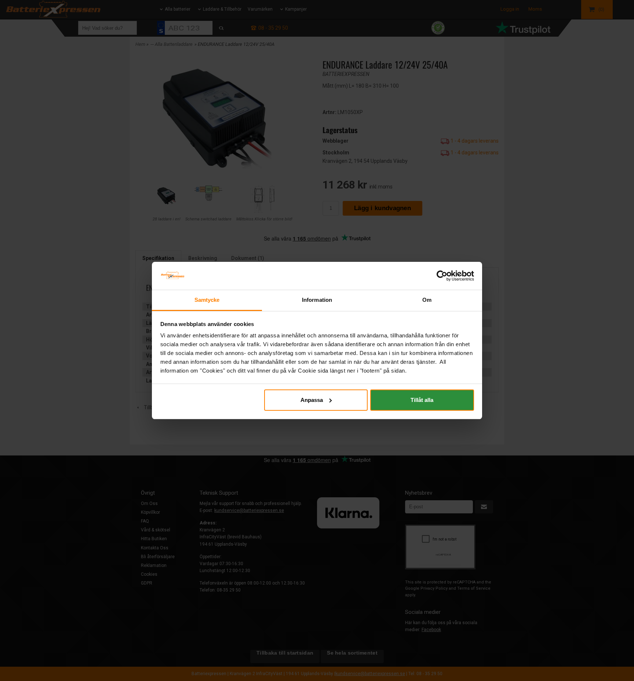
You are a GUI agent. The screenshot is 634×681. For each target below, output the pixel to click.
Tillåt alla (422, 400)
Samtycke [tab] (207, 300)
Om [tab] (426, 300)
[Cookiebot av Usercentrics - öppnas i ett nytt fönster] (442, 275)
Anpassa (311, 400)
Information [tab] (317, 300)
